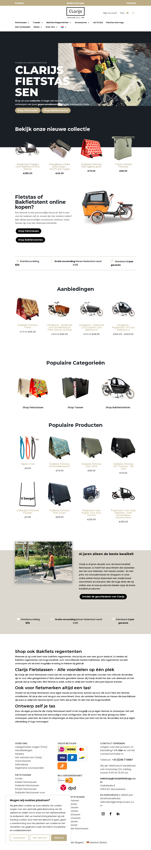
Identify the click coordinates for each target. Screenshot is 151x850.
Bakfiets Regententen (57, 23)
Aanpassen (19, 837)
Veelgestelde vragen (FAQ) (31, 747)
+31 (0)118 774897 (122, 759)
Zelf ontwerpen (22, 27)
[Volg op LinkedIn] (118, 814)
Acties (19, 778)
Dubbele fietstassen (27, 785)
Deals (36, 27)
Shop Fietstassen (27, 110)
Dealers (19, 754)
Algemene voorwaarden (29, 768)
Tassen (36, 23)
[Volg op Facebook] (110, 814)
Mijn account (110, 13)
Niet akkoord (40, 837)
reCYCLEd (98, 23)
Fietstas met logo (115, 23)
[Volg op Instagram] (103, 814)
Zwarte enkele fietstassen (73, 828)
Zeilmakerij (21, 764)
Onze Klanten (23, 761)
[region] (38, 819)
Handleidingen (23, 750)
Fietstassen (21, 23)
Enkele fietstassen (26, 782)
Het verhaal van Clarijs (28, 757)
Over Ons (50, 27)
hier (120, 750)
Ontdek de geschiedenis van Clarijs (103, 596)
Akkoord (59, 837)
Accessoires (81, 23)
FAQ (122, 13)
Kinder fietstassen (26, 789)
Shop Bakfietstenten (56, 110)
